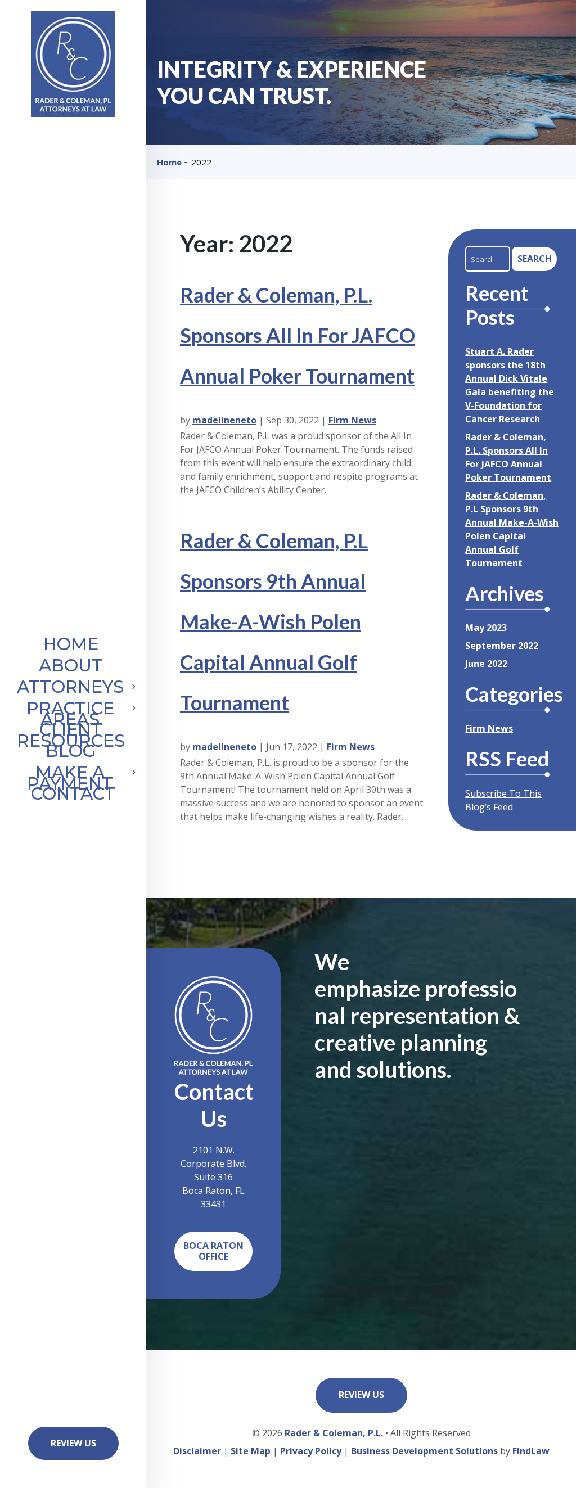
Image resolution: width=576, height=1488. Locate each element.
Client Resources (71, 737)
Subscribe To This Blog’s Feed (503, 800)
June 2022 (486, 663)
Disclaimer (197, 1451)
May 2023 (486, 627)
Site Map (251, 1451)
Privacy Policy (310, 1451)
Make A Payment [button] (70, 779)
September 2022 (501, 645)
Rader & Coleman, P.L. (334, 1433)
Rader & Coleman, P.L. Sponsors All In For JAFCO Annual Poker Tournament (297, 335)
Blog (71, 753)
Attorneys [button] (70, 689)
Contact (73, 796)
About (71, 667)
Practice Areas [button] (70, 715)
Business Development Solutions (424, 1451)
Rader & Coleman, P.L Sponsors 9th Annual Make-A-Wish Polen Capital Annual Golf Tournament (274, 621)
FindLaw (531, 1451)
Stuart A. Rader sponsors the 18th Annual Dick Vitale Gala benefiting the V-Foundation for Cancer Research (509, 385)
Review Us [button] (73, 1443)
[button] (564, 1476)
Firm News (352, 420)
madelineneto (224, 420)
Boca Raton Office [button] (213, 1250)
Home (70, 646)
